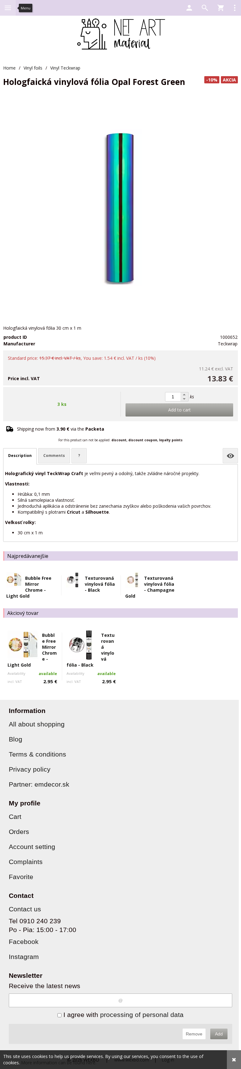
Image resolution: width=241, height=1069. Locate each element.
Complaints (26, 861)
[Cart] (220, 8)
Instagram (24, 956)
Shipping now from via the (60, 429)
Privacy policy (30, 769)
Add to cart (179, 410)
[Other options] (234, 8)
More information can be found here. (58, 1063)
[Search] (205, 8)
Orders (19, 831)
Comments (54, 455)
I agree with (123, 1014)
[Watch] (230, 455)
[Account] (189, 8)
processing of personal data (142, 1014)
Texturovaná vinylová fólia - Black (100, 584)
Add (219, 1033)
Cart (15, 816)
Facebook (24, 941)
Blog (15, 739)
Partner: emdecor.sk (39, 784)
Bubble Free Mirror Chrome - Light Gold (28, 587)
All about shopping (37, 724)
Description (20, 455)
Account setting (32, 846)
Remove (194, 1033)
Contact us (25, 909)
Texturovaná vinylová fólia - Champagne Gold (149, 587)
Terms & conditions (37, 754)
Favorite (21, 876)
